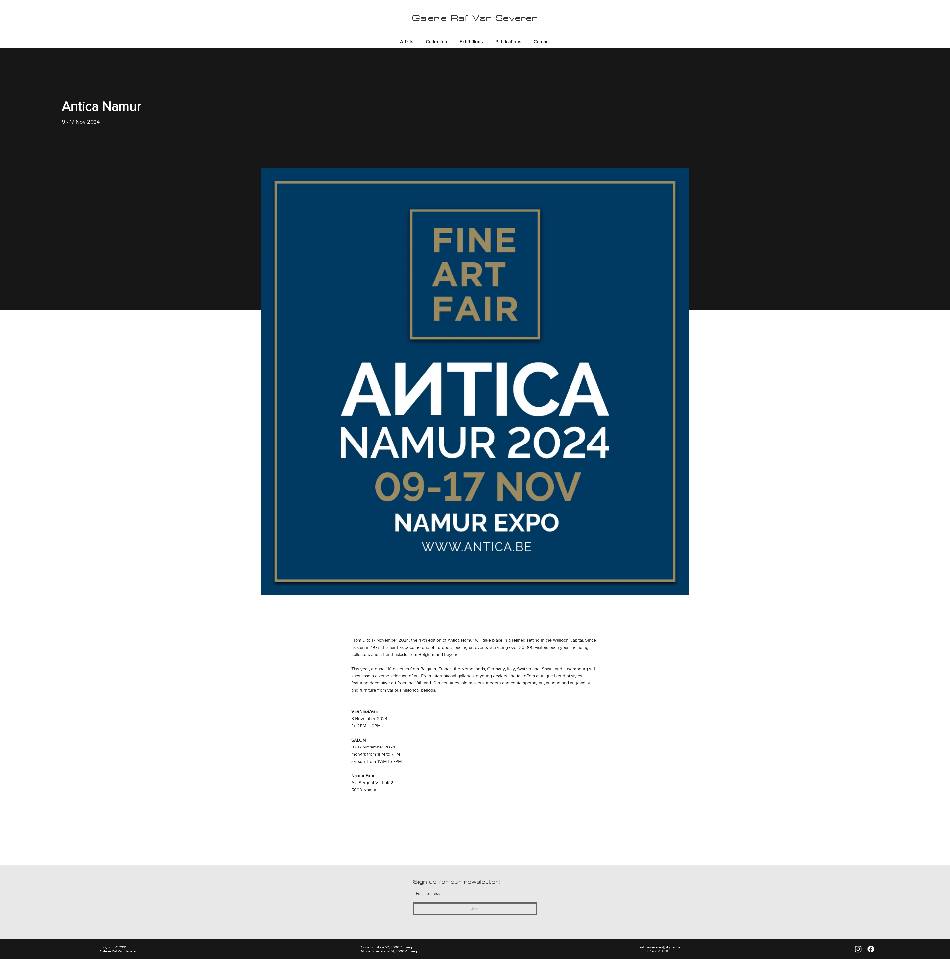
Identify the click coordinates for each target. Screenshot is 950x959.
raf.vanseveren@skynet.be (660, 947)
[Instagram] (858, 949)
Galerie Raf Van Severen (475, 18)
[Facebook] (870, 949)
